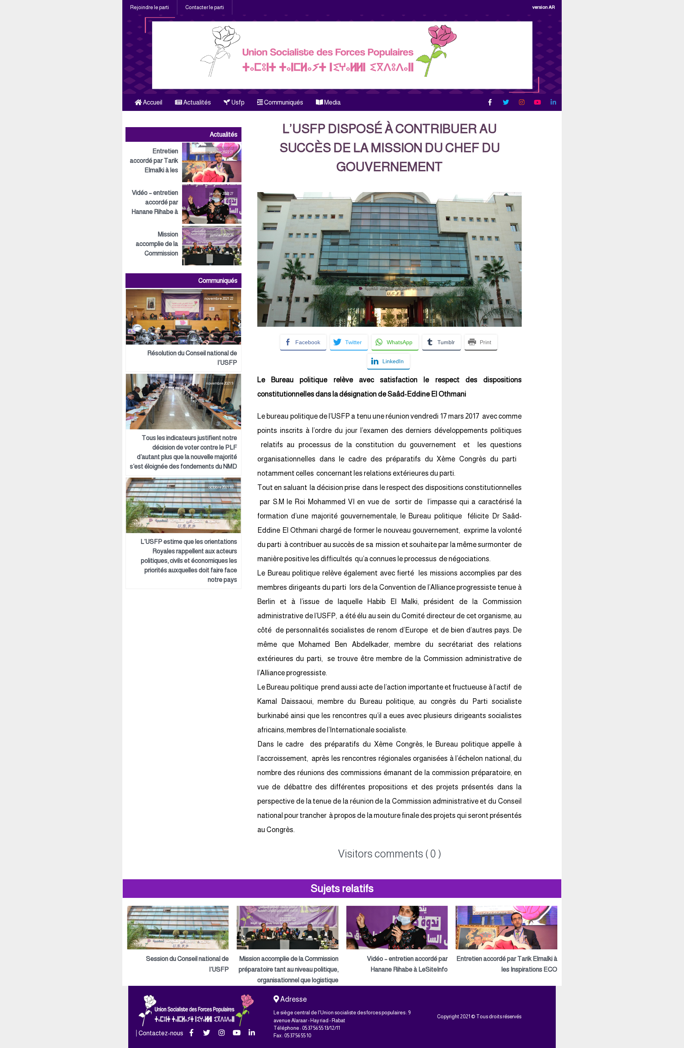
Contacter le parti (204, 7)
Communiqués (283, 102)
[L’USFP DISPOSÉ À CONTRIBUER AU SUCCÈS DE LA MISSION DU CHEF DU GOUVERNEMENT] (389, 197)
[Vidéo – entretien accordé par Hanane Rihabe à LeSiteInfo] (183, 204)
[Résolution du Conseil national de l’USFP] (183, 330)
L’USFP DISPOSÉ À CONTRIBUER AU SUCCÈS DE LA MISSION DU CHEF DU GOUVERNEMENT (389, 148)
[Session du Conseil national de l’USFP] (178, 940)
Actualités (196, 102)
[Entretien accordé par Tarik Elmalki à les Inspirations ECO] (183, 162)
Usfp (237, 102)
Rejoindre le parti (149, 7)
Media (332, 102)
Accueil (152, 102)
